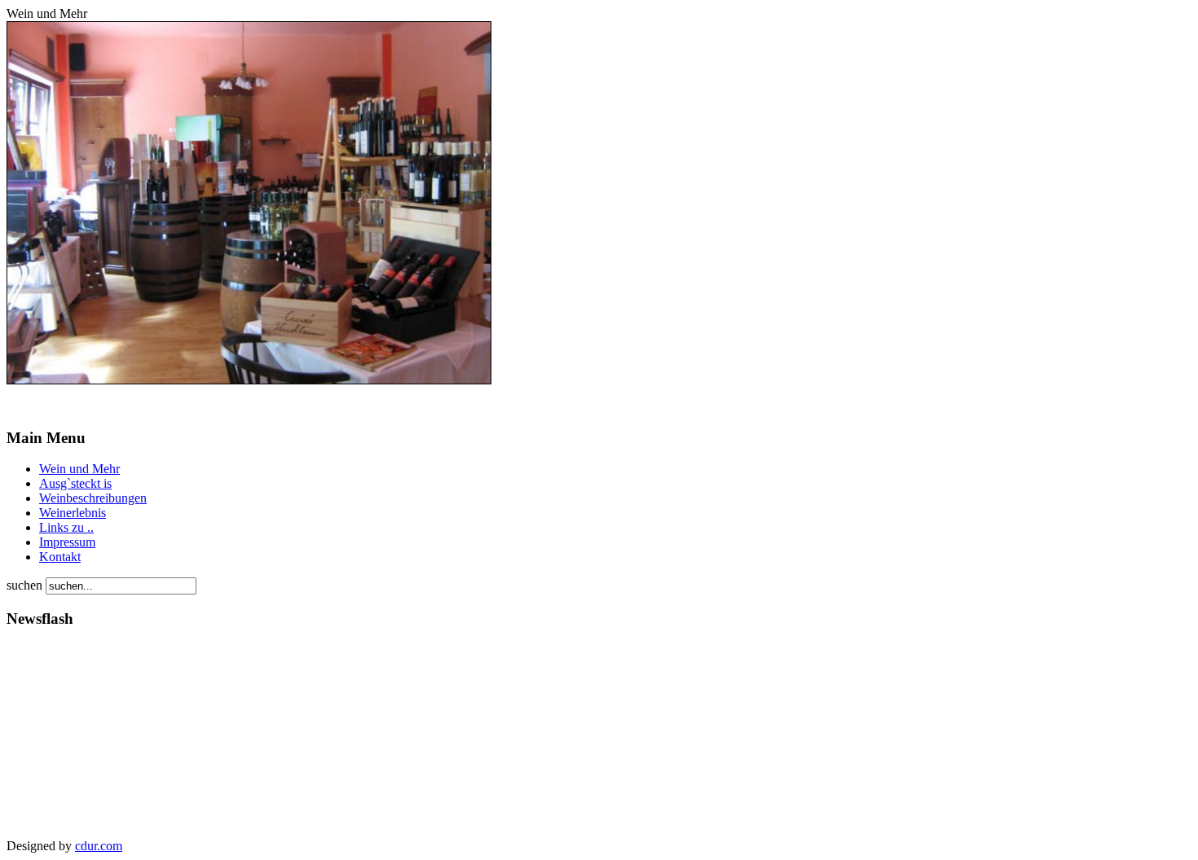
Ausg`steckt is (75, 483)
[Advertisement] (55, 741)
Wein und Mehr (79, 469)
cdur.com (98, 846)
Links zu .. (66, 527)
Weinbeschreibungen (93, 498)
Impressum (67, 542)
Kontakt (60, 557)
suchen (26, 585)
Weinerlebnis (72, 513)
